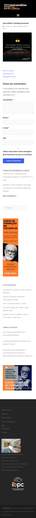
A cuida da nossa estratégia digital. (17, 508)
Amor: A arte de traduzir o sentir (14, 303)
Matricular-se (6, 410)
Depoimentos (6, 418)
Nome (6, 118)
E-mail (6, 128)
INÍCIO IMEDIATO (9, 196)
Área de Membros (8, 422)
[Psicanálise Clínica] (18, 7)
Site (4, 138)
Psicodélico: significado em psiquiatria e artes (9, 74)
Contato (4, 432)
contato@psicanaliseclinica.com (9, 470)
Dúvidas (4, 414)
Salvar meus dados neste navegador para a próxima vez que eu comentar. (17, 153)
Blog (3, 425)
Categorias (5, 428)
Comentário (8, 100)
